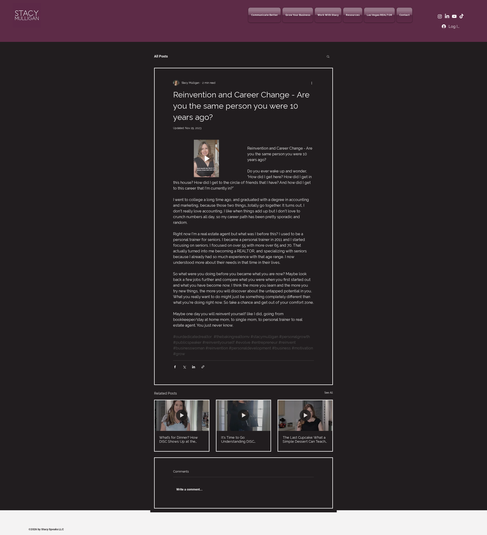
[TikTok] (461, 16)
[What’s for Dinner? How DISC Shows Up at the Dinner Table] (182, 415)
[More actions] (311, 83)
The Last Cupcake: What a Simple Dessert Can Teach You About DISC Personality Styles (305, 439)
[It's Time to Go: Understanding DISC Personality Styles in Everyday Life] (243, 415)
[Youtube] (454, 16)
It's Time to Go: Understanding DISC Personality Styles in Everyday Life (237, 439)
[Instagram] (439, 16)
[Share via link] (203, 367)
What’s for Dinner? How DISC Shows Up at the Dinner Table (178, 439)
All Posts (161, 56)
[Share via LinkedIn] (193, 367)
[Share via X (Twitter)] (184, 367)
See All (328, 392)
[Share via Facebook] (175, 367)
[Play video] (206, 158)
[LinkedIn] (447, 16)
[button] (265, 15)
